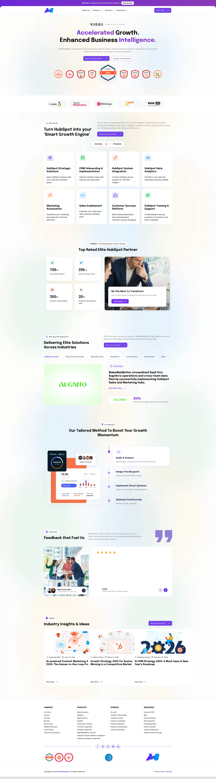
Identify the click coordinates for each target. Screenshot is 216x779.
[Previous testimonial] (160, 590)
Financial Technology (75, 357)
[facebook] (98, 746)
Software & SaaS (51, 357)
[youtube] (113, 746)
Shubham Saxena (143, 657)
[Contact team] (84, 590)
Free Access (127, 3)
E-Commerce (132, 357)
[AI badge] (59, 754)
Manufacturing (97, 357)
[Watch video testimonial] (98, 590)
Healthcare (114, 357)
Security (169, 771)
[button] (141, 456)
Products (117, 144)
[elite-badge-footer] (49, 754)
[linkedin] (118, 746)
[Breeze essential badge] (68, 754)
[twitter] (103, 746)
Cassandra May (54, 657)
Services (98, 144)
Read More (50, 682)
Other (163, 357)
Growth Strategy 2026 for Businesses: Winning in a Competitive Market (114, 663)
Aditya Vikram (98, 657)
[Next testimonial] (166, 590)
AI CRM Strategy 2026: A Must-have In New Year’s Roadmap (161, 663)
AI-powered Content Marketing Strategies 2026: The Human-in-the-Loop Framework (73, 663)
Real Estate (149, 357)
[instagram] (108, 746)
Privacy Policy (159, 771)
